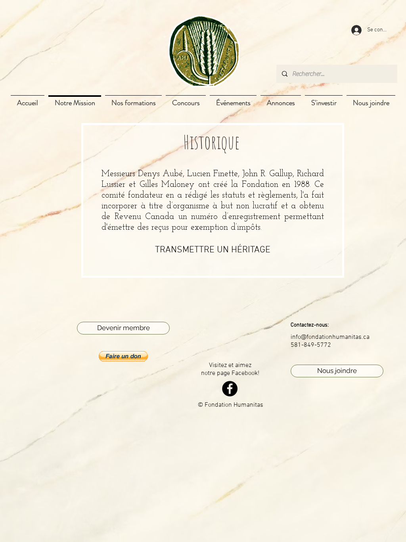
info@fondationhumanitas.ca (330, 337)
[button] (123, 356)
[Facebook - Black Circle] (229, 388)
